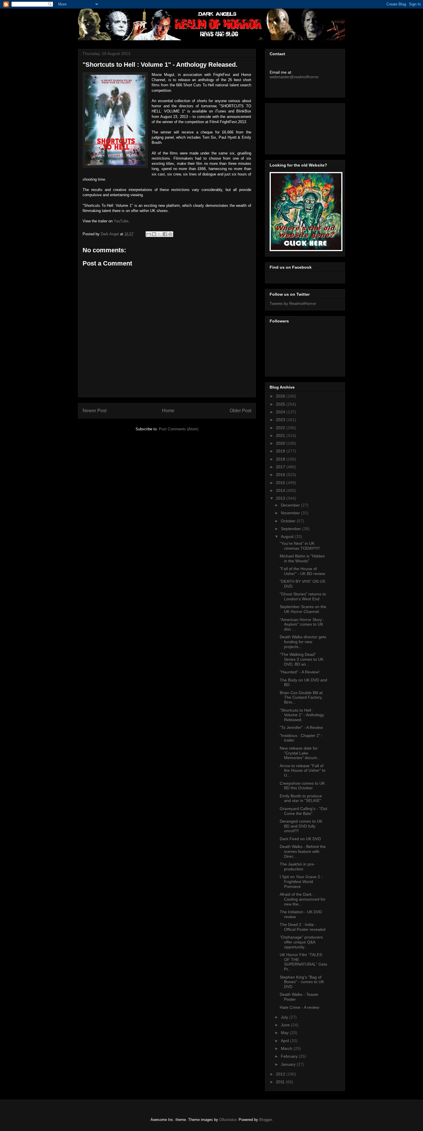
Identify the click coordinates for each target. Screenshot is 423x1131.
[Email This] (148, 234)
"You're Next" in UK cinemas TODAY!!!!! (300, 546)
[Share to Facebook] (165, 234)
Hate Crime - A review (299, 1007)
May (285, 1032)
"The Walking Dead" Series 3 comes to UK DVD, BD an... (301, 659)
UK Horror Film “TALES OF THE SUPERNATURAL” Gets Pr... (303, 961)
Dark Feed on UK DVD (300, 838)
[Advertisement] (295, 127)
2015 (281, 482)
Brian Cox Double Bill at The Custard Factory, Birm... (301, 697)
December (291, 505)
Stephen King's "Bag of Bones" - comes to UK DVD (302, 982)
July (285, 1017)
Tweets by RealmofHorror (293, 303)
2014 (281, 490)
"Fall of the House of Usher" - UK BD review (302, 571)
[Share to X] (159, 234)
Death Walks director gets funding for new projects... (303, 642)
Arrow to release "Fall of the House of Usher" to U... (302, 770)
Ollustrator (227, 1119)
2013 (281, 498)
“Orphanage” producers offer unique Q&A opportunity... (301, 942)
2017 (281, 467)
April (285, 1040)
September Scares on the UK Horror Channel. (303, 609)
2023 (281, 419)
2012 (281, 1074)
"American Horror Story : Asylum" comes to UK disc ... (302, 624)
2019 (281, 451)
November (291, 513)
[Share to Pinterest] (170, 234)
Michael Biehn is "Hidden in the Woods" (302, 558)
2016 (281, 474)
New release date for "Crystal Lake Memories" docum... (300, 753)
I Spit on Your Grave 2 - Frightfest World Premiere (301, 881)
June (286, 1025)
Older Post (240, 410)
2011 (281, 1082)
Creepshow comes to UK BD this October (302, 785)
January (289, 1064)
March (287, 1048)
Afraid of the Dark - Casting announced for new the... (302, 899)
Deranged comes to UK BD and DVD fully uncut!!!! (301, 826)
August (288, 536)
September (291, 528)
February (290, 1056)
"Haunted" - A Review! (299, 672)
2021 (281, 435)
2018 (281, 459)
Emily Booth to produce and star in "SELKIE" (301, 798)
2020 (281, 443)
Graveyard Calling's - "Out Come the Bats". (303, 811)
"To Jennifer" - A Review (301, 727)
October (289, 521)
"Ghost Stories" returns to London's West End (303, 596)
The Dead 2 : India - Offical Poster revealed (302, 927)
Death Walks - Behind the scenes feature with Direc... (303, 851)
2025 (281, 404)
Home (168, 410)
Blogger (265, 1119)
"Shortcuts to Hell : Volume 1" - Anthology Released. (302, 715)
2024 (281, 412)
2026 (281, 396)
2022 (281, 427)
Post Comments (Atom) (178, 429)
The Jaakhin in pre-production (297, 866)
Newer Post (94, 410)
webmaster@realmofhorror (294, 76)
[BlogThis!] (154, 234)
